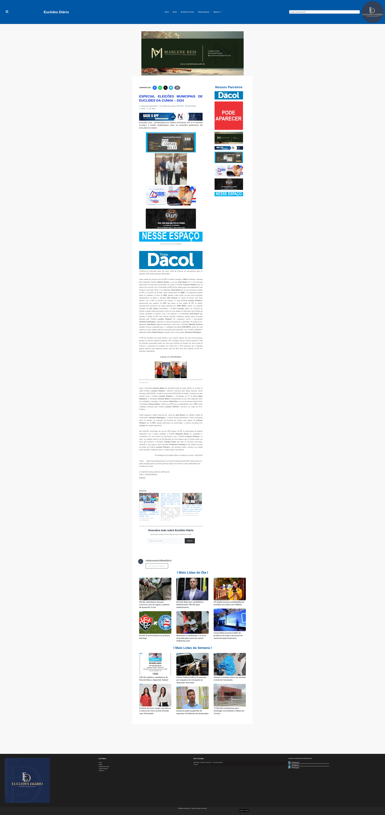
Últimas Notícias (203, 12)
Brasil (167, 12)
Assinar (189, 541)
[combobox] (324, 12)
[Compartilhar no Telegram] (171, 88)
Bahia (175, 12)
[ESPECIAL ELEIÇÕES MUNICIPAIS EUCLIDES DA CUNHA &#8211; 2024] (149, 502)
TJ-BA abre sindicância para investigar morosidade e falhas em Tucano (229, 711)
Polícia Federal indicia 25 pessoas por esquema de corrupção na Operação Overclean (191, 680)
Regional (217, 12)
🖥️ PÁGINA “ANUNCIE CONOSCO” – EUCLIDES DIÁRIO (208, 762)
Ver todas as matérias (157, 566)
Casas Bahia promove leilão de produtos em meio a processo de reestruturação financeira (228, 635)
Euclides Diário (56, 12)
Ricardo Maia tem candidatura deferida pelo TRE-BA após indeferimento (189, 604)
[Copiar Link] (177, 88)
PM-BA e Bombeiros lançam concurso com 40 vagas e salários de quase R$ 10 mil (154, 604)
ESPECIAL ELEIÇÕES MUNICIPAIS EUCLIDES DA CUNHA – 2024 (149, 514)
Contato (196, 764)
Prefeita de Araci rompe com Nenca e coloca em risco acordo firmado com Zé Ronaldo (155, 711)
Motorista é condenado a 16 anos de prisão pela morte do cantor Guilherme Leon (191, 638)
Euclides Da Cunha (187, 12)
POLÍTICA (180, 106)
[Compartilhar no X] (165, 88)
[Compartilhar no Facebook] (155, 88)
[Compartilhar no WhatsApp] (160, 88)
